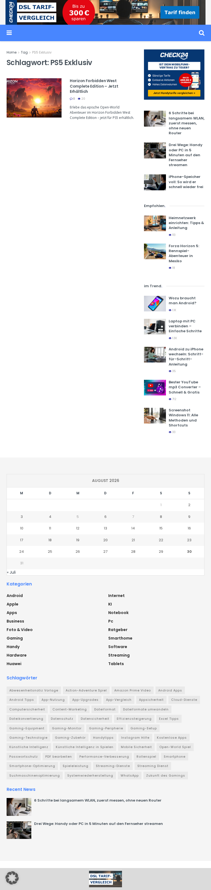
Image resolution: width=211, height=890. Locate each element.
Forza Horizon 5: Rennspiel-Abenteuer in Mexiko (184, 253)
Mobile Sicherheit (136, 747)
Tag (24, 52)
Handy (13, 646)
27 (105, 551)
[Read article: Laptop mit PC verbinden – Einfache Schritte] (155, 326)
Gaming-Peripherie (106, 728)
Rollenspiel (146, 756)
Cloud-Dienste (184, 700)
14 (133, 528)
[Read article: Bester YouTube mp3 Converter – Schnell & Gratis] (155, 387)
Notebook (118, 612)
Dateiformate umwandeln (146, 709)
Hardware (17, 655)
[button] (12, 878)
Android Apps (170, 690)
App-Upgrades (85, 700)
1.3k (174, 338)
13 (105, 528)
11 (50, 528)
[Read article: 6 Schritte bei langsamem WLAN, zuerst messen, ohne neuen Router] (155, 118)
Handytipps (103, 737)
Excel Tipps (169, 718)
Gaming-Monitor (67, 728)
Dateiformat (105, 709)
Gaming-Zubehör (70, 737)
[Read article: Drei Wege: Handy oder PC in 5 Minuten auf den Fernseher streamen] (155, 150)
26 (78, 551)
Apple (12, 604)
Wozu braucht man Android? (182, 300)
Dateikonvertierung (26, 718)
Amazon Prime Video (132, 690)
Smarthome (120, 638)
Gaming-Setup (144, 728)
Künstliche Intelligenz (28, 747)
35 (173, 371)
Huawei (14, 663)
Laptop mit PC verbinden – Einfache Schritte (185, 326)
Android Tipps (21, 700)
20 (82, 99)
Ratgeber (117, 629)
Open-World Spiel (175, 747)
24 (21, 551)
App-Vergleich (119, 700)
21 (133, 540)
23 (189, 540)
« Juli (11, 572)
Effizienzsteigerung (134, 718)
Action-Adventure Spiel (86, 690)
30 (189, 551)
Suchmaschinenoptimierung (34, 775)
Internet (116, 595)
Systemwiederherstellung (90, 775)
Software (117, 646)
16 (189, 528)
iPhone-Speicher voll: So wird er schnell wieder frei (186, 181)
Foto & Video (20, 629)
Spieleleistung (75, 766)
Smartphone (174, 756)
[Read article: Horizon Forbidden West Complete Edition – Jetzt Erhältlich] (34, 98)
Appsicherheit (151, 700)
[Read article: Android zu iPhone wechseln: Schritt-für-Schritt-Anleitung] (155, 354)
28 (133, 551)
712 (173, 399)
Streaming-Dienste (113, 766)
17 (21, 540)
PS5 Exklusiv (42, 52)
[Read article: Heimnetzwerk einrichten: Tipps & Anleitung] (155, 223)
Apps (12, 612)
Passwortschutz (23, 756)
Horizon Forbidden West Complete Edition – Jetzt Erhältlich (94, 86)
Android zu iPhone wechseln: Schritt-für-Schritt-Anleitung (186, 357)
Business (15, 621)
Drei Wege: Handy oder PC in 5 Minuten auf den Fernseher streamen (185, 155)
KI (110, 604)
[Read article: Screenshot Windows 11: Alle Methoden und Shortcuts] (155, 415)
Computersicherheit (27, 709)
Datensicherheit (95, 718)
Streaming (119, 655)
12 (77, 528)
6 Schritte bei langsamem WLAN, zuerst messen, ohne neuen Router (186, 123)
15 (161, 528)
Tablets (116, 663)
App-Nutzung (53, 700)
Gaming (15, 638)
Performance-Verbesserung (104, 756)
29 (161, 551)
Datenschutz (62, 718)
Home (11, 52)
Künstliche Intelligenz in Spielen (84, 747)
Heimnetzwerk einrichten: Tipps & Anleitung (186, 222)
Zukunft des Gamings (165, 775)
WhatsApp (130, 775)
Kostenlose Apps (172, 737)
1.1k (173, 310)
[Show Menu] (9, 33)
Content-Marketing (69, 709)
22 (161, 540)
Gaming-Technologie (28, 737)
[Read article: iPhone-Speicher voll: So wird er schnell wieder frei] (155, 182)
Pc (110, 621)
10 (21, 528)
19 (77, 540)
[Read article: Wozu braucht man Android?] (155, 303)
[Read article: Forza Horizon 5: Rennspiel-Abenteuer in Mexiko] (155, 251)
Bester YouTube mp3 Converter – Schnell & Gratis (185, 387)
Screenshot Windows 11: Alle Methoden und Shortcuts (183, 418)
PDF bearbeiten (58, 756)
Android (15, 595)
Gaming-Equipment (27, 728)
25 (50, 551)
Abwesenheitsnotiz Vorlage (33, 690)
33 (173, 432)
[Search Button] (201, 33)
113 (173, 235)
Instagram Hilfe (135, 737)
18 (173, 268)
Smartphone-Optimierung (32, 766)
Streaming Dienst (152, 766)
